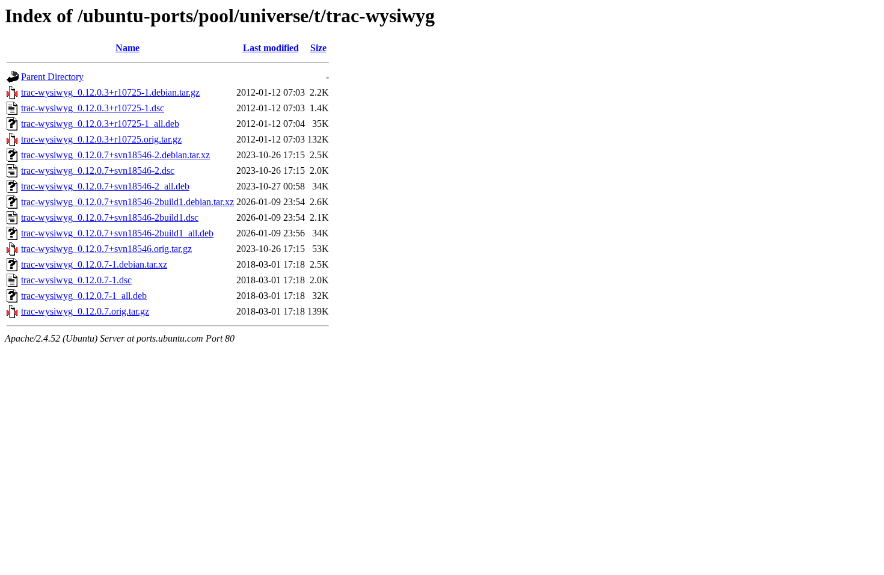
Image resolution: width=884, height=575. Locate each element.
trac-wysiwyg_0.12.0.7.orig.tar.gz (85, 311)
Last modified (271, 48)
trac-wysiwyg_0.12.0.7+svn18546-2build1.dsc (109, 217)
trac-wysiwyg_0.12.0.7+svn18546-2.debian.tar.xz (115, 155)
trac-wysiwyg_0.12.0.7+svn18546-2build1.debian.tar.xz (127, 202)
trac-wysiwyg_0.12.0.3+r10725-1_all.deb (100, 123)
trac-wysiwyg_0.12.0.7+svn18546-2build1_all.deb (117, 233)
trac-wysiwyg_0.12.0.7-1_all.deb (84, 296)
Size (318, 48)
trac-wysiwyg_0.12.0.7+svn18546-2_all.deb (105, 186)
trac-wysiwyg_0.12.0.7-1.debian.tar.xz (94, 264)
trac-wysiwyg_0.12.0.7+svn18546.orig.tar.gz (106, 249)
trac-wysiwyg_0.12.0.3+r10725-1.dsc (92, 108)
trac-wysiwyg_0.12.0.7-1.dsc (76, 280)
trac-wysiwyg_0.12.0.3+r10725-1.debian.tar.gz (110, 92)
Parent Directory (52, 77)
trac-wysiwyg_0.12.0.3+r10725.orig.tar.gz (101, 139)
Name (127, 48)
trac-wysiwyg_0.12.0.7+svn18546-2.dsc (97, 170)
